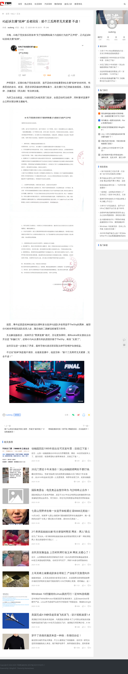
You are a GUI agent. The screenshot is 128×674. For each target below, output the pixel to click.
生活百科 (38, 4)
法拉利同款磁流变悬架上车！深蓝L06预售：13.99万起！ (112, 72)
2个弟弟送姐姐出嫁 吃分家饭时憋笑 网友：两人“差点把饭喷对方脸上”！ (61, 531)
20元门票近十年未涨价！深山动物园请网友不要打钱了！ (60, 469)
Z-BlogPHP (12, 668)
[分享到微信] (73, 415)
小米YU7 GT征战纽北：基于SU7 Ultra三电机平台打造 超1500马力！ (112, 207)
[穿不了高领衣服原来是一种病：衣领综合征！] (15, 641)
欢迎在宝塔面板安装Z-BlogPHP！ (113, 128)
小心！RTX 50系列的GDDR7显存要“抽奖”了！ (113, 135)
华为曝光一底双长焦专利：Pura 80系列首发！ (113, 121)
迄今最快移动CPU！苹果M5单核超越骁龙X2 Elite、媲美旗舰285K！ (112, 220)
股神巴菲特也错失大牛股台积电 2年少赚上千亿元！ (113, 200)
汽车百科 (48, 4)
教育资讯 (78, 4)
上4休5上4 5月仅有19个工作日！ (112, 149)
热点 (13, 14)
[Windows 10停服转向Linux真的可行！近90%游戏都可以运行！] (15, 600)
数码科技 (58, 4)
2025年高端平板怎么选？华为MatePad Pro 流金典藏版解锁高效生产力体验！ (113, 234)
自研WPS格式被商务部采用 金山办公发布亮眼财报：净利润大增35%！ (112, 213)
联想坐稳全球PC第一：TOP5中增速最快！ (113, 186)
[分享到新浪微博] (78, 415)
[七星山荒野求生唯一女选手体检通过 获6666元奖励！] (15, 517)
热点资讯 (28, 4)
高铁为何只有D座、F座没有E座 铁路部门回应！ (113, 142)
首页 (20, 4)
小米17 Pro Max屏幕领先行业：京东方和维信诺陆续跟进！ (112, 52)
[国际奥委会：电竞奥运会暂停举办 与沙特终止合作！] (15, 496)
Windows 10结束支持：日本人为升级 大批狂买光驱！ (113, 227)
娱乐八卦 (68, 4)
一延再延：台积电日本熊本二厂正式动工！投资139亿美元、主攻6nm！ (113, 193)
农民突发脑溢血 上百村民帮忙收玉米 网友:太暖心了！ (61, 552)
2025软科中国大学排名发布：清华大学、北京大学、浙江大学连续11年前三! (113, 156)
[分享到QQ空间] (89, 415)
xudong (11, 27)
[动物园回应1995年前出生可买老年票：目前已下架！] (15, 454)
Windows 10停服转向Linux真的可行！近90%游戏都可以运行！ (60, 594)
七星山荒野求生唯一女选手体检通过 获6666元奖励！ (61, 510)
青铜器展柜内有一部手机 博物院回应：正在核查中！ (68, 429)
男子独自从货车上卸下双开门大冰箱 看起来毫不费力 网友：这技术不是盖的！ (112, 179)
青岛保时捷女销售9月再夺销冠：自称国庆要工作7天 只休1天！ (113, 114)
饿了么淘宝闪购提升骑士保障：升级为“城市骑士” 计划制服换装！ (24, 430)
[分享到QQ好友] (84, 415)
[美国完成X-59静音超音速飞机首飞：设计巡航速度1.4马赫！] (15, 621)
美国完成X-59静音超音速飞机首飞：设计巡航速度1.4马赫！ (61, 614)
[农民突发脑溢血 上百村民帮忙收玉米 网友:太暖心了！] (15, 558)
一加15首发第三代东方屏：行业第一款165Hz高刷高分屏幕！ (112, 172)
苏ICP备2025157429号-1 (36, 665)
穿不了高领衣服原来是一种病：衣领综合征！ (57, 635)
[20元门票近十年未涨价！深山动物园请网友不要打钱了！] (15, 475)
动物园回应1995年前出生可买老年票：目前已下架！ (61, 448)
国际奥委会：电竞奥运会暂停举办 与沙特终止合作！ (61, 490)
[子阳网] (6, 5)
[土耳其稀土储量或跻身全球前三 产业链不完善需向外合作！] (15, 579)
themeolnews (29, 668)
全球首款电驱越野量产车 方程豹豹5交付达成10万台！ (112, 79)
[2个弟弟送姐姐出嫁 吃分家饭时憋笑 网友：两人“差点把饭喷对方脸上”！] (15, 538)
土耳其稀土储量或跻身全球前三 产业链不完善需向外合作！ (61, 573)
